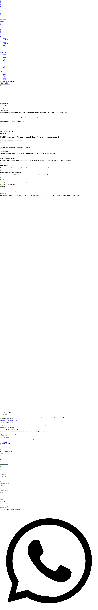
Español (4, 38)
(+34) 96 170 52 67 (4, 8)
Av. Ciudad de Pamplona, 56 (6, 451)
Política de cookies (4, 490)
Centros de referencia (4, 503)
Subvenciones (3, 492)
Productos (5, 54)
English (7, 39)
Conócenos (5, 46)
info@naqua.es (3, 19)
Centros (4, 45)
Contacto (4, 57)
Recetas (4, 55)
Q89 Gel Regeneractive (30, 195)
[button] (49, 71)
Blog (1, 481)
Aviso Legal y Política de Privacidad (7, 487)
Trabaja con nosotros (4, 483)
